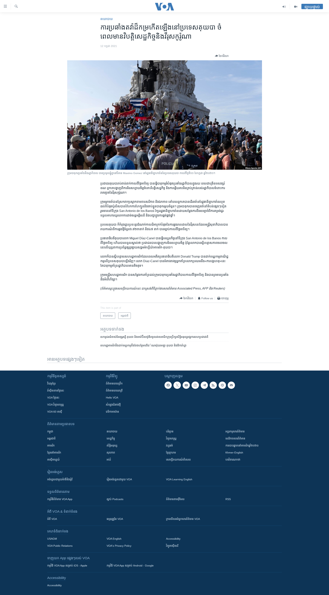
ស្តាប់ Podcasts (115, 499)
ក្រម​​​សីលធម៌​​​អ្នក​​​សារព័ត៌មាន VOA (183, 518)
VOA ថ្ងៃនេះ (53, 397)
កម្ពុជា (50, 431)
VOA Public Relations (60, 545)
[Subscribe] (231, 385)
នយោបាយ (106, 19)
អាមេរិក (51, 445)
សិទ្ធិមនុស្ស (112, 445)
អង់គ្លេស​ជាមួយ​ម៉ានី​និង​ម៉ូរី (59, 479)
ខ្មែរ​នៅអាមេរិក (54, 452)
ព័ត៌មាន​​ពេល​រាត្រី (114, 390)
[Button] (222, 56)
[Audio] (284, 7)
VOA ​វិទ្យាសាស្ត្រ (55, 404)
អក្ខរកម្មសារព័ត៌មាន (235, 431)
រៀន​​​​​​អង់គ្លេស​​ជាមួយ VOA (119, 479)
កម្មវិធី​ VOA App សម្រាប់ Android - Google (130, 565)
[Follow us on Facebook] (168, 385)
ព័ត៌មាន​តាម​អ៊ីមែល (175, 499)
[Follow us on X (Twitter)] (177, 385)
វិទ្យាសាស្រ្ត (171, 438)
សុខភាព (111, 452)
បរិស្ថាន (169, 431)
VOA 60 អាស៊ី (54, 411)
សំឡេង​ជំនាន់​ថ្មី (113, 404)
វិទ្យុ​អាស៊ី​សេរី (172, 545)
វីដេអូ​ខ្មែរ (51, 383)
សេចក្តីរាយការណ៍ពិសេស (178, 459)
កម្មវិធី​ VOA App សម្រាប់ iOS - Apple (67, 565)
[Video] (295, 7)
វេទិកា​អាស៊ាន (112, 411)
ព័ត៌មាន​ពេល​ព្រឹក (114, 383)
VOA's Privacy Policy (119, 545)
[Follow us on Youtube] (186, 385)
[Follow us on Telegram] (204, 385)
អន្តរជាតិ (51, 438)
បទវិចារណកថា (232, 459)
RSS (228, 499)
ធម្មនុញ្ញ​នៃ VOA (115, 518)
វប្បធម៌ (169, 445)
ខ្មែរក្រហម (171, 452)
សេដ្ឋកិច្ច (111, 438)
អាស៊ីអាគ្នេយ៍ (53, 459)
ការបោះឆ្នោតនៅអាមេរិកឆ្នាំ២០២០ (242, 445)
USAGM (52, 538)
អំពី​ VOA (52, 518)
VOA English (114, 538)
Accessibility (173, 538)
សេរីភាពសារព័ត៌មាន (235, 438)
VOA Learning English (179, 479)
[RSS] (213, 385)
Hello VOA (112, 397)
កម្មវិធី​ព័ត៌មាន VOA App (59, 499)
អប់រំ (109, 459)
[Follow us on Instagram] (195, 385)
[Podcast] (222, 385)
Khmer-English (234, 452)
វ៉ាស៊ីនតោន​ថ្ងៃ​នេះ (55, 390)
